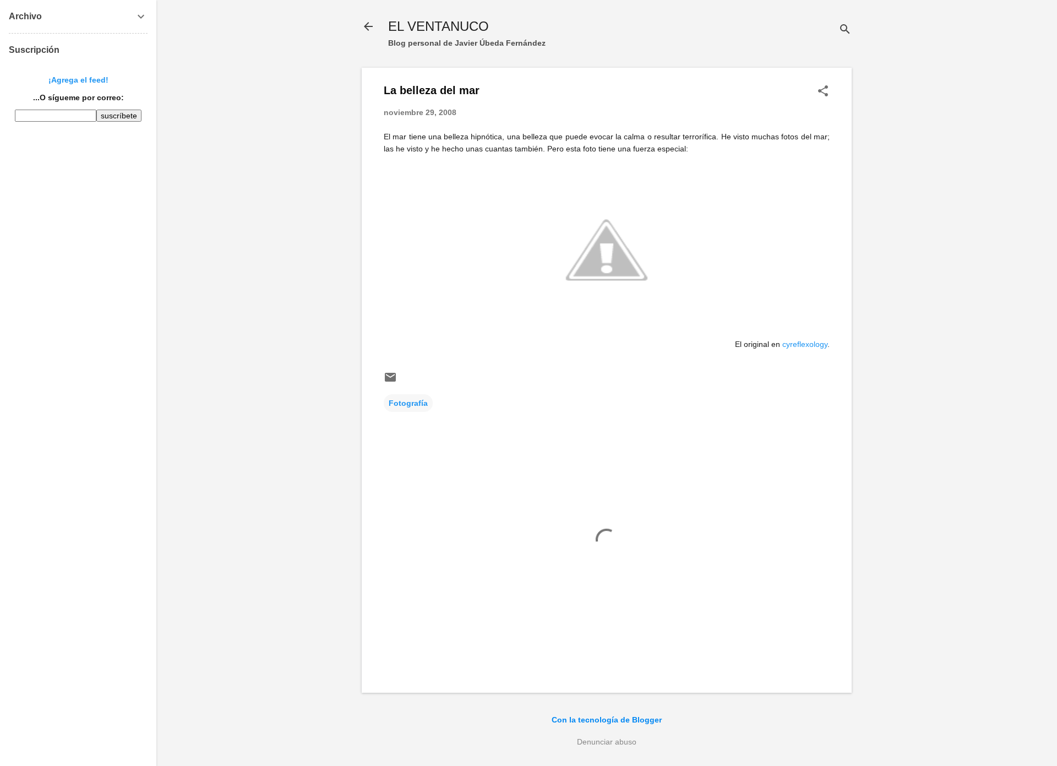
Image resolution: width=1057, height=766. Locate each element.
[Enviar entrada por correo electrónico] (390, 381)
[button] (823, 91)
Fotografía (408, 403)
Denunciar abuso (606, 741)
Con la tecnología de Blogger (607, 719)
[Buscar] (845, 30)
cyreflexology (804, 344)
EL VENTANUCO (438, 26)
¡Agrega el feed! (78, 79)
